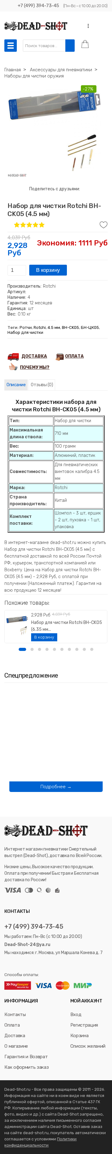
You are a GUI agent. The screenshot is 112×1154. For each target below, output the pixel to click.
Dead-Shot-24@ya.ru (27, 944)
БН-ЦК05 (90, 327)
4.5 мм (54, 327)
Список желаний (87, 1046)
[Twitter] (15, 964)
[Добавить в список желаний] (104, 225)
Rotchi (40, 327)
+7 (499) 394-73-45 (38, 5)
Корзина (79, 1035)
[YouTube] (23, 964)
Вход (76, 1014)
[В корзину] (44, 637)
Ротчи (26, 327)
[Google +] (31, 964)
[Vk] (7, 964)
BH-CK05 (70, 327)
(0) (42, 384)
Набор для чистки (25, 332)
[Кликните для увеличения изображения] (54, 130)
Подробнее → (56, 786)
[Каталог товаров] (10, 45)
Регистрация (84, 1025)
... (86, 26)
